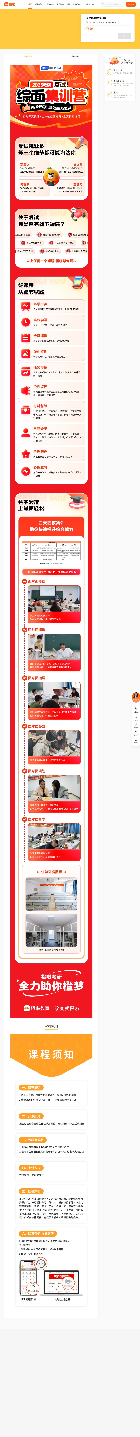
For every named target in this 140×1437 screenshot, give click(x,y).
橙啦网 (11, 4)
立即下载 (126, 85)
